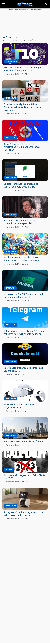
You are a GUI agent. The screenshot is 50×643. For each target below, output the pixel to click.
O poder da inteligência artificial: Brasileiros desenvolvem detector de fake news (23, 107)
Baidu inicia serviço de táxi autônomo (23, 441)
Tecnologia (11, 61)
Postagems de (21, 9)
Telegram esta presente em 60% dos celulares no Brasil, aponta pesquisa (24, 332)
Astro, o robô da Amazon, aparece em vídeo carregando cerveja (23, 513)
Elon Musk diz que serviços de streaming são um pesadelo (19, 222)
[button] (3, 4)
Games (8, 469)
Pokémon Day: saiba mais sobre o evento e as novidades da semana (21, 259)
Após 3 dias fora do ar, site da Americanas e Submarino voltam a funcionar (22, 147)
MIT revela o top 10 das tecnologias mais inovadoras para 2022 (23, 69)
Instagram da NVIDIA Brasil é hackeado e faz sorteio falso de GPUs (25, 295)
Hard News (10, 98)
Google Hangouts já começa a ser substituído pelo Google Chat (21, 185)
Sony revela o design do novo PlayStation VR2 (19, 406)
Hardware (10, 288)
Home (10, 9)
